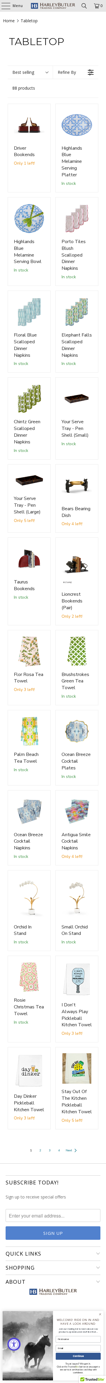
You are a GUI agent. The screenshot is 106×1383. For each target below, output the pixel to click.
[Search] (84, 6)
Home (9, 20)
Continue (78, 1356)
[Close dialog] (100, 1314)
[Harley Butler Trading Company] (53, 6)
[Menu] (3, 6)
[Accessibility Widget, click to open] (14, 1344)
